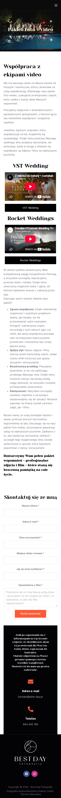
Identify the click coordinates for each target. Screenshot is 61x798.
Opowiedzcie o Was (30, 585)
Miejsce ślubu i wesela (30, 553)
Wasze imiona (30, 505)
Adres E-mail (30, 521)
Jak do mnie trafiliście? (30, 569)
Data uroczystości (30, 537)
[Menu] (56, 5)
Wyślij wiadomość (30, 613)
